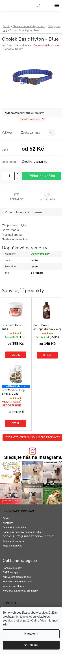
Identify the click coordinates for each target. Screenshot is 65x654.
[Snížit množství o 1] (17, 178)
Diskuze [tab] (36, 212)
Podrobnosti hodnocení (47, 45)
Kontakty (8, 522)
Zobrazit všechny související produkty (32, 437)
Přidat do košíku (42, 175)
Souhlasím (31, 645)
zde (5, 624)
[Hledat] (38, 5)
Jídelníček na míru (13, 541)
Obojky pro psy (40, 253)
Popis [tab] (8, 212)
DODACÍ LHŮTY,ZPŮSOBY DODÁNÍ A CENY (28, 536)
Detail (16, 355)
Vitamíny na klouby (13, 586)
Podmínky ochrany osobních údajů (22, 531)
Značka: (14, 48)
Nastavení (31, 633)
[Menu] (56, 5)
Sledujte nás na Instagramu (33, 457)
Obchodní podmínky (14, 527)
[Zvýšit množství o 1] (17, 174)
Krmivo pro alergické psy (17, 576)
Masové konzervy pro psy (17, 581)
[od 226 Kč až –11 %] (16, 374)
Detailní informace (30, 119)
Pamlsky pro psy (12, 567)
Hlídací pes (47, 199)
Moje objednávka (12, 545)
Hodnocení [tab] (22, 212)
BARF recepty (11, 572)
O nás (6, 518)
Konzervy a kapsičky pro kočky (20, 590)
